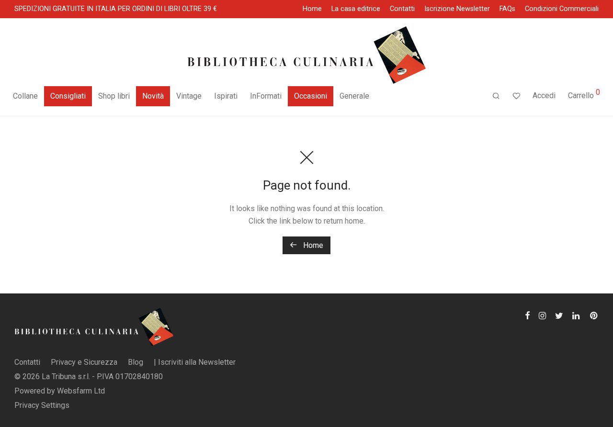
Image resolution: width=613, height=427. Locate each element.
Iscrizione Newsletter (457, 9)
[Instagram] (542, 314)
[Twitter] (559, 314)
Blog (135, 362)
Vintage (189, 96)
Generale (354, 96)
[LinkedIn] (576, 314)
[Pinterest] (594, 314)
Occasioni (310, 96)
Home (312, 9)
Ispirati (226, 96)
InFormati (266, 96)
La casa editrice (355, 9)
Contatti (402, 9)
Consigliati (68, 96)
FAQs (507, 9)
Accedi (544, 95)
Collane (25, 96)
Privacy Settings (41, 405)
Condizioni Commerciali (562, 9)
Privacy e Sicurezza (84, 362)
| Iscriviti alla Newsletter (195, 362)
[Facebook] (527, 314)
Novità (153, 96)
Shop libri (114, 96)
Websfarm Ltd (81, 390)
